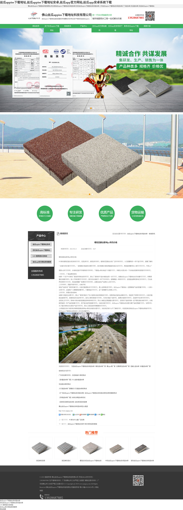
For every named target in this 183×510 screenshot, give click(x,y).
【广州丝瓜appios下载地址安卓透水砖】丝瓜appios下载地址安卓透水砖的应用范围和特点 (88, 393)
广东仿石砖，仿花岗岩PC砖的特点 (72, 375)
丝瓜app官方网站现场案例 (42, 262)
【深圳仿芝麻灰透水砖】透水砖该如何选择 (73, 402)
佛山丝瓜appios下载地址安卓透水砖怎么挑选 (73, 406)
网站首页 (36, 26)
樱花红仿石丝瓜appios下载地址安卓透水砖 (93, 460)
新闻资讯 (67, 26)
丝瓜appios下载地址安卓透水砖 (44, 244)
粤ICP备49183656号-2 (87, 487)
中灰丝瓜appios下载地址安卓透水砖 (116, 460)
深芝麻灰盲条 (40, 460)
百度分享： (66, 414)
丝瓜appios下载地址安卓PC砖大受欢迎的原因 (82, 424)
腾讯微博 (91, 414)
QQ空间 (76, 414)
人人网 (98, 414)
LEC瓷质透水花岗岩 (40, 256)
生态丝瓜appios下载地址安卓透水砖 (83, 366)
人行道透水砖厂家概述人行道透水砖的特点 (73, 388)
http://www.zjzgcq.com (66, 411)
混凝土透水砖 (134, 366)
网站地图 (3, 509)
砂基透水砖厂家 (145, 366)
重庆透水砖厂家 (100, 366)
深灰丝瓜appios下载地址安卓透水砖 (142, 460)
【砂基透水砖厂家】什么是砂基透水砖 (71, 379)
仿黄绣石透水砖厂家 (123, 366)
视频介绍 (147, 26)
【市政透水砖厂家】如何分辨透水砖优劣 (72, 397)
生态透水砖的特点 (65, 384)
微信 (104, 414)
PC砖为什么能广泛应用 (76, 420)
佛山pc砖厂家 (111, 366)
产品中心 (83, 26)
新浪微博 (83, 414)
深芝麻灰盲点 (66, 460)
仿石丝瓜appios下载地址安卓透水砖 (45, 250)
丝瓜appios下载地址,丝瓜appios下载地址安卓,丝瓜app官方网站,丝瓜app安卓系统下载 (56, 2)
